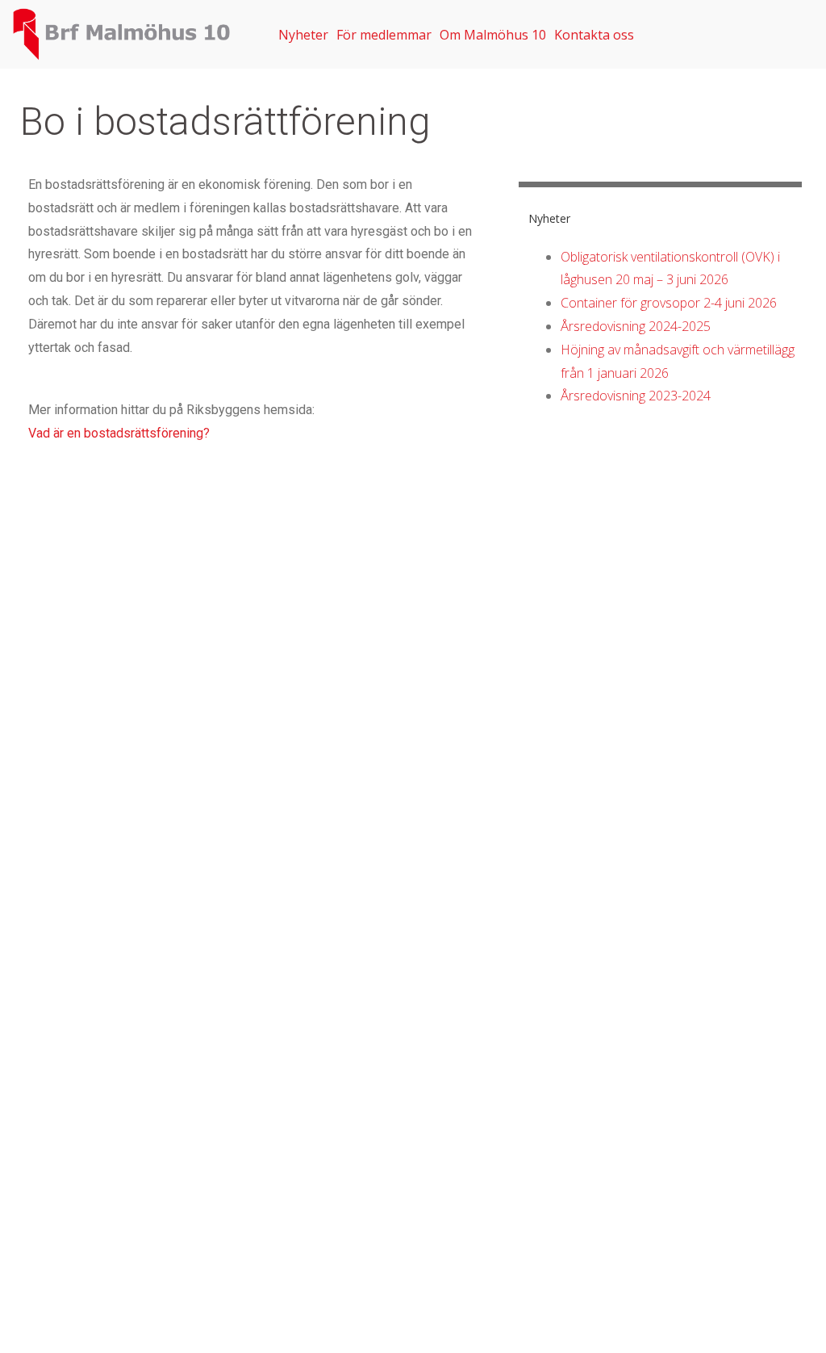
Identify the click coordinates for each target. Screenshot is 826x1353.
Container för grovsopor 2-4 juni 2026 (669, 303)
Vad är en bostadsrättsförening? (119, 433)
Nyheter (303, 35)
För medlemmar (384, 35)
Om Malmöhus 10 (493, 35)
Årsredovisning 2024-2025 (636, 326)
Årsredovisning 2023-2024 (636, 395)
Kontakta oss (594, 35)
